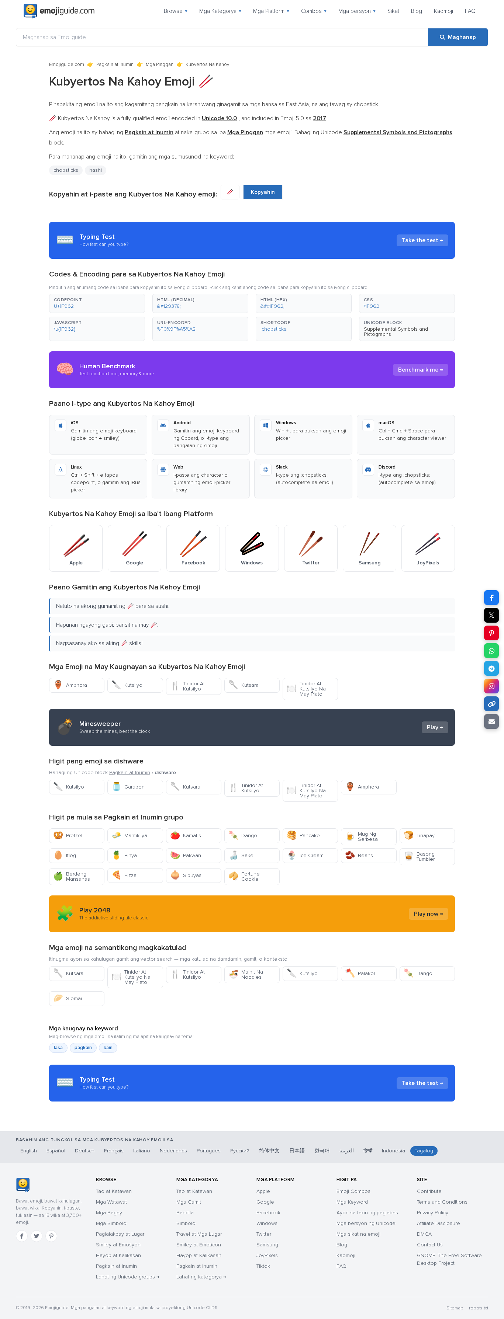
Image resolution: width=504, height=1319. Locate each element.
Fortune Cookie (244, 876)
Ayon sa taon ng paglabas (367, 1213)
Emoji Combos (353, 1191)
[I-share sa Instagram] (491, 686)
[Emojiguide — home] (59, 11)
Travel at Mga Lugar (199, 1234)
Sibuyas (185, 875)
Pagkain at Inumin (115, 64)
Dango (242, 836)
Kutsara (243, 685)
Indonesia (393, 1151)
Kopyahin (263, 192)
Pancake (303, 836)
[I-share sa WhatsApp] (491, 650)
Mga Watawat (111, 1202)
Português (209, 1151)
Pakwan (185, 855)
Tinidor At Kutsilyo (187, 686)
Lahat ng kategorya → (201, 1277)
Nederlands (173, 1151)
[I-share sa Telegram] (491, 668)
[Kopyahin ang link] (491, 703)
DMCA (424, 1234)
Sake (240, 855)
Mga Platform (271, 11)
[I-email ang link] (491, 721)
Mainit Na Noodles (245, 974)
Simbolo (186, 1223)
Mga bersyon (357, 11)
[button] (97, 303)
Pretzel (67, 836)
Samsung (267, 1245)
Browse (175, 11)
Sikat (393, 11)
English (28, 1151)
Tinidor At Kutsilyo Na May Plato (306, 689)
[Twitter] (36, 1236)
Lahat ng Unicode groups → (127, 1277)
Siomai (67, 998)
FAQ (470, 11)
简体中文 (269, 1151)
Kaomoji (443, 11)
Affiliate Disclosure (438, 1223)
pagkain (83, 1048)
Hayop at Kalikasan (118, 1255)
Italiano (141, 1151)
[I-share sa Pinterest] (491, 633)
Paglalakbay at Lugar (120, 1234)
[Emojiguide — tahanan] (23, 1184)
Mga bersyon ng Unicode (366, 1223)
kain (108, 1048)
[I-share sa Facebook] (491, 597)
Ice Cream (305, 855)
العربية (346, 1151)
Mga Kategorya (220, 11)
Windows (266, 1223)
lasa (58, 1048)
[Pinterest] (51, 1236)
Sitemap (454, 1308)
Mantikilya (129, 836)
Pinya (124, 855)
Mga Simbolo (111, 1223)
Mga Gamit (188, 1202)
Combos (314, 11)
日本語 (297, 1151)
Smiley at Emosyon (118, 1245)
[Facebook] (22, 1236)
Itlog (64, 855)
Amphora (70, 685)
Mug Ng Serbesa (361, 836)
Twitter (263, 1234)
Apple (263, 1191)
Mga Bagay (109, 1213)
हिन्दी (367, 1151)
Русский (239, 1151)
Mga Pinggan (159, 64)
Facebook (268, 1213)
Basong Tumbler (419, 856)
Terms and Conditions (442, 1202)
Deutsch (84, 1151)
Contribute (429, 1191)
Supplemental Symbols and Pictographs (396, 331)
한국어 (322, 1151)
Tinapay (419, 836)
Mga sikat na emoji (358, 1234)
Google (265, 1202)
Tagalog (424, 1151)
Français (114, 1151)
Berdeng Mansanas (71, 876)
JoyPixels (267, 1255)
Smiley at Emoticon (198, 1245)
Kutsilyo (126, 685)
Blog (416, 11)
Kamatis (185, 836)
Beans (359, 855)
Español (55, 1151)
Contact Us (430, 1245)
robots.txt (478, 1308)
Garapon (128, 787)
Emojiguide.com (66, 64)
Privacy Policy (432, 1213)
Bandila (185, 1213)
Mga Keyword (352, 1202)
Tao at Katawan (114, 1191)
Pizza (124, 875)
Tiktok (263, 1266)
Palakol (360, 973)
